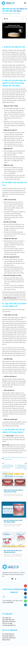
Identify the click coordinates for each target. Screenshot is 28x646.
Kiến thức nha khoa (7, 13)
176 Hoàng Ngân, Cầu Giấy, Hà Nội (12, 600)
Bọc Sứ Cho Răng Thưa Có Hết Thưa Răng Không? (13, 521)
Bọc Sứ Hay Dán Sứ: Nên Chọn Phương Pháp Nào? (13, 551)
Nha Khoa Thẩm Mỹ (12, 457)
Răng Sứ (19, 457)
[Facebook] (12, 578)
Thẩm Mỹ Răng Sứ (8, 459)
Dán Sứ (5, 457)
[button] (25, 2)
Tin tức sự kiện (16, 13)
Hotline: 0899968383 (7, 602)
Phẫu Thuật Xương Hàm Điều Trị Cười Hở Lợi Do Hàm (13, 491)
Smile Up (24, 457)
